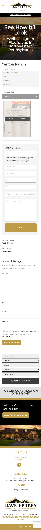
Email (5, 312)
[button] (3, 6)
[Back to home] (21, 6)
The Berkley (7, 250)
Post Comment (11, 343)
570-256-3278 (20, 457)
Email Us (20, 460)
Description (9, 92)
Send (20, 228)
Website (5, 321)
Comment (6, 273)
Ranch (16, 72)
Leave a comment (9, 69)
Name (5, 302)
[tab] (20, 92)
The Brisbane (8, 241)
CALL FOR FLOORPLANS (15, 415)
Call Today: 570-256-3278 (20, 15)
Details (7, 97)
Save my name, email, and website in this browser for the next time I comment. (20, 334)
